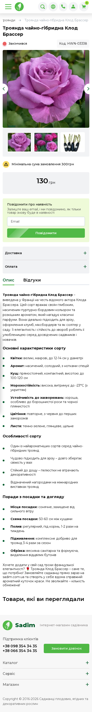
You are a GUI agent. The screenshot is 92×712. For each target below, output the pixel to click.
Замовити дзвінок (67, 648)
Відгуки (32, 280)
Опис (8, 280)
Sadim (25, 625)
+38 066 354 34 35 (20, 651)
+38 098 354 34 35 (20, 646)
